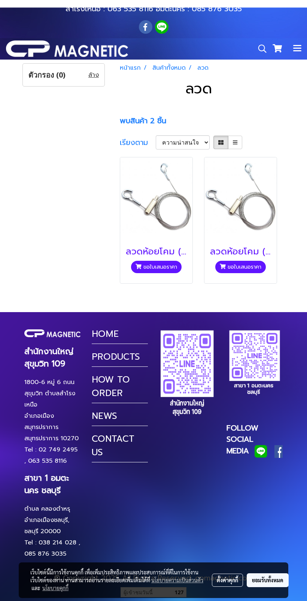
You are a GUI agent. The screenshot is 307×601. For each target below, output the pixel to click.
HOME (105, 334)
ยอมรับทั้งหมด (267, 580)
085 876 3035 (217, 8)
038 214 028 (57, 542)
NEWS (104, 416)
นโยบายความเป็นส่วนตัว (177, 580)
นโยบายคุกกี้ (55, 588)
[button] (259, 49)
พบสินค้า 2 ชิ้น (143, 120)
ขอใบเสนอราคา (159, 267)
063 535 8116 (130, 8)
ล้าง (93, 74)
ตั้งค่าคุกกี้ (227, 580)
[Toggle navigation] (297, 48)
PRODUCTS (116, 356)
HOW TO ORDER (111, 386)
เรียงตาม (138, 142)
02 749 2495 (58, 449)
